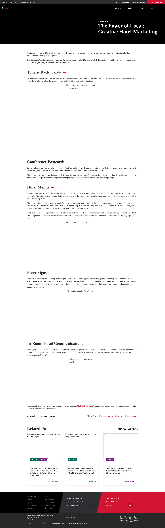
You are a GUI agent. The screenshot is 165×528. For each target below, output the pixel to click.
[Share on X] (119, 416)
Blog (46, 496)
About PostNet (31, 496)
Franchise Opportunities (25, 2)
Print (52, 416)
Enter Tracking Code (75, 501)
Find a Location (156, 2)
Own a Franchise (122, 2)
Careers (29, 499)
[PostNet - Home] (13, 9)
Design (44, 416)
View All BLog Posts (128, 429)
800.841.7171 (74, 519)
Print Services (49, 499)
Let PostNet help (84, 406)
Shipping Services (50, 505)
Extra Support (49, 508)
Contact (29, 502)
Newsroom (30, 508)
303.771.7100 (71, 517)
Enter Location (111, 501)
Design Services (50, 502)
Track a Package (138, 2)
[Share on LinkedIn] (131, 416)
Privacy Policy (56, 523)
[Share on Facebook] (106, 416)
